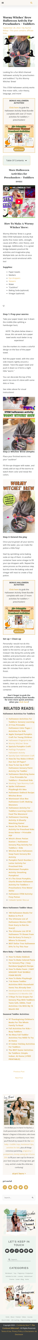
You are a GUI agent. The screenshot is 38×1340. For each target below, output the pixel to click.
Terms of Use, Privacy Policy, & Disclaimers (17, 1331)
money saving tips (21, 1154)
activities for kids (13, 1147)
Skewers (12, 281)
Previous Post (19, 1071)
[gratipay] (26, 1187)
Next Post (19, 1078)
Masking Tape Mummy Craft (21, 783)
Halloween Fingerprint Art (20, 740)
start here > (19, 1173)
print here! (19, 149)
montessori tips (27, 1144)
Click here (14, 107)
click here (23, 702)
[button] (2, 2)
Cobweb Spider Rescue (19, 900)
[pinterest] (15, 1187)
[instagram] (5, 1187)
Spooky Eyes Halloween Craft (21, 755)
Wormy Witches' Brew (18, 743)
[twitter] (21, 1187)
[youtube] (10, 1187)
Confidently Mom (22, 1325)
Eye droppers (14, 278)
